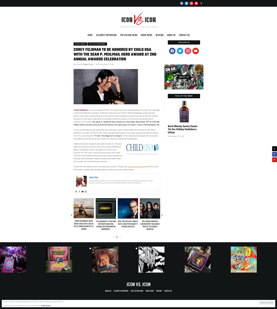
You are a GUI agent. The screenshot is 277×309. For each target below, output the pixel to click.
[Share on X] (274, 148)
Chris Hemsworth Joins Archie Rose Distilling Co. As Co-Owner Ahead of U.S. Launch (84, 225)
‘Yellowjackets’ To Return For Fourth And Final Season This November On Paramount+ (106, 225)
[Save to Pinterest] (274, 159)
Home (90, 35)
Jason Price (88, 64)
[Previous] (72, 215)
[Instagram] (86, 192)
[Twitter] (79, 192)
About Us (171, 35)
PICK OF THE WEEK (184, 96)
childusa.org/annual (136, 167)
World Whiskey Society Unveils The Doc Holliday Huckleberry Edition (182, 129)
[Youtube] (82, 192)
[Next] (162, 215)
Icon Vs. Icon (139, 284)
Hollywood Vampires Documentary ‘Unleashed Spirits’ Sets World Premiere (150, 225)
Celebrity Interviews (106, 35)
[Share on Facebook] (274, 154)
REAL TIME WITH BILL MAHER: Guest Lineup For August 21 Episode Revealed (128, 224)
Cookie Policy (46, 305)
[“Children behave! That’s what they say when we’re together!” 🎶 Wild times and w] (115, 260)
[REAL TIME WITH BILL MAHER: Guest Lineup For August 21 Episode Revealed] (128, 200)
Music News (146, 35)
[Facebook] (76, 192)
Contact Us (184, 35)
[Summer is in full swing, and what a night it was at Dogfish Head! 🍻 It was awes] (69, 260)
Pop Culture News (128, 35)
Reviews (160, 35)
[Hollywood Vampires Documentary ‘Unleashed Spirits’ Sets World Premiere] (150, 200)
